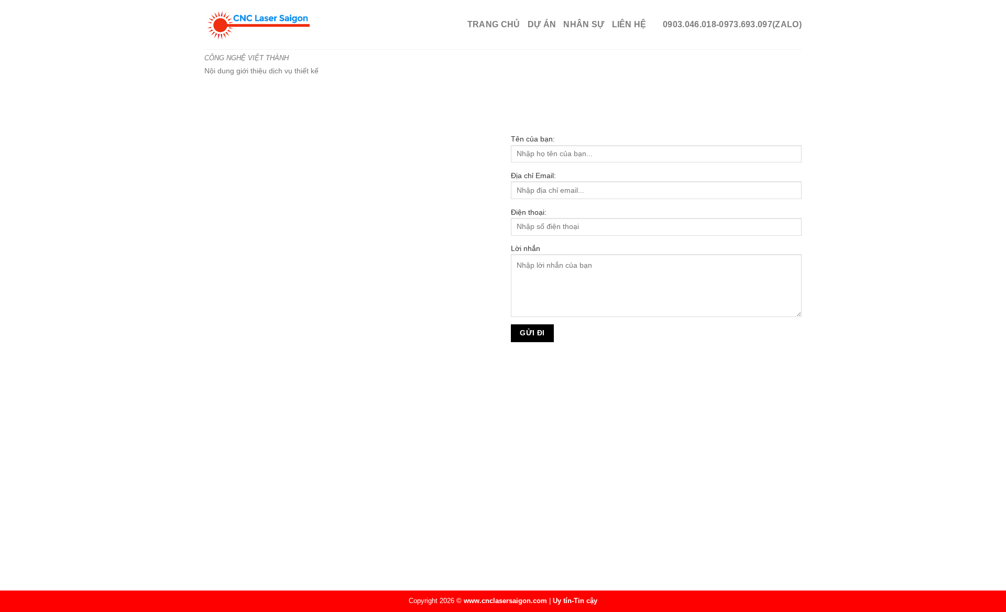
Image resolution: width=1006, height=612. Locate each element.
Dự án (542, 24)
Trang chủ (493, 24)
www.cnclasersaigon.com (505, 601)
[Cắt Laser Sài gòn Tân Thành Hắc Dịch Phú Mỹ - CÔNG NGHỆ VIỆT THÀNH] (307, 24)
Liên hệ (629, 24)
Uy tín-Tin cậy (575, 601)
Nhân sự (583, 24)
